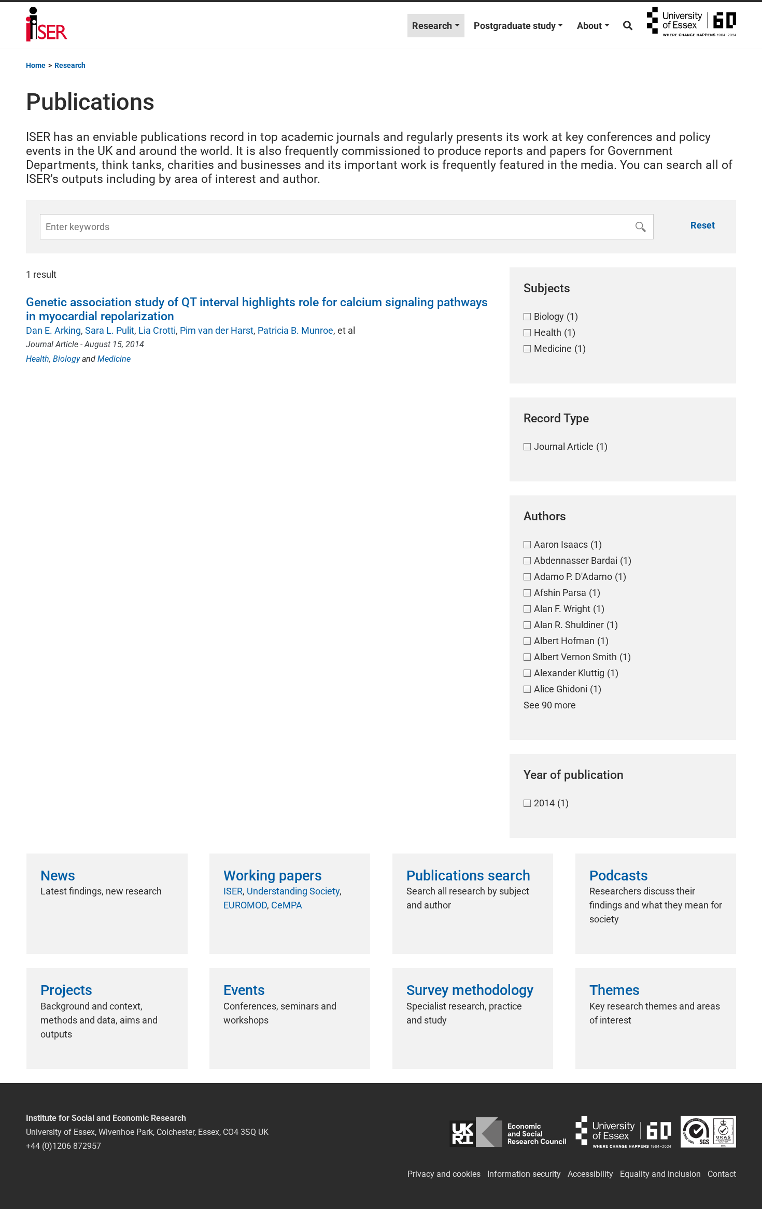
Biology (66, 359)
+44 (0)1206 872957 (63, 1146)
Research (432, 25)
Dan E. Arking (53, 330)
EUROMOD (245, 905)
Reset (702, 225)
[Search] (628, 25)
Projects (66, 990)
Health (37, 359)
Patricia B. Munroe (295, 330)
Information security (524, 1174)
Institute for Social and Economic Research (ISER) (46, 25)
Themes (614, 990)
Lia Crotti (157, 330)
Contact (722, 1174)
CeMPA (286, 905)
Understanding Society (293, 891)
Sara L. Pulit (109, 330)
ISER (233, 891)
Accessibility (590, 1174)
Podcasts (618, 875)
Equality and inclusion (660, 1174)
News (57, 875)
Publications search (468, 875)
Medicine (114, 359)
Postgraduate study (515, 25)
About (589, 25)
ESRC (507, 1132)
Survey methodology (469, 990)
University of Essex (691, 25)
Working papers (272, 875)
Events (244, 990)
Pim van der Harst (216, 330)
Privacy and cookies (444, 1174)
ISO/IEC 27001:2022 (708, 1132)
